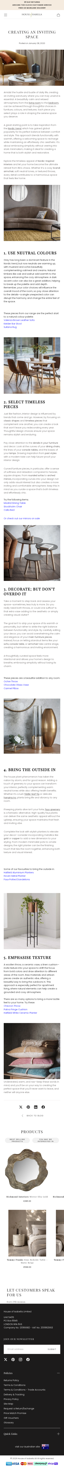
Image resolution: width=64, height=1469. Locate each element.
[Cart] (58, 15)
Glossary (9, 1422)
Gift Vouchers (11, 1417)
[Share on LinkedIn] (35, 1107)
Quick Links (10, 1433)
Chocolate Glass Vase (16, 684)
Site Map (8, 1403)
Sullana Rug (10, 327)
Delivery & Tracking (14, 1394)
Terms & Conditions (14, 1385)
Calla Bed (9, 510)
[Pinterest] (13, 1359)
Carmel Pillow (11, 688)
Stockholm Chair (13, 506)
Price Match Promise (15, 1413)
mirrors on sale (31, 518)
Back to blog (35, 1115)
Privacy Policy (11, 1399)
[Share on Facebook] (43, 1107)
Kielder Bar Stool (13, 323)
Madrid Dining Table (15, 503)
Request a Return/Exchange (19, 1408)
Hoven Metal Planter (15, 875)
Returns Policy (11, 1380)
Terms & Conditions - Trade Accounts (24, 1389)
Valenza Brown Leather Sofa (19, 320)
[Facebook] (28, 1359)
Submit (52, 1349)
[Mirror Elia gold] (27, 1170)
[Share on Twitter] (20, 1107)
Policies (8, 1373)
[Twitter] (5, 1359)
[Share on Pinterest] (28, 1107)
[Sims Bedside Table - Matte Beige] (27, 1233)
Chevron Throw (12, 1005)
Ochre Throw (11, 681)
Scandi (56, 167)
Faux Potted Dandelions (17, 879)
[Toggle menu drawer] (5, 15)
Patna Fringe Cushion (15, 1009)
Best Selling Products (17, 1140)
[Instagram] (20, 1359)
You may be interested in (46, 1140)
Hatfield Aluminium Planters (19, 872)
